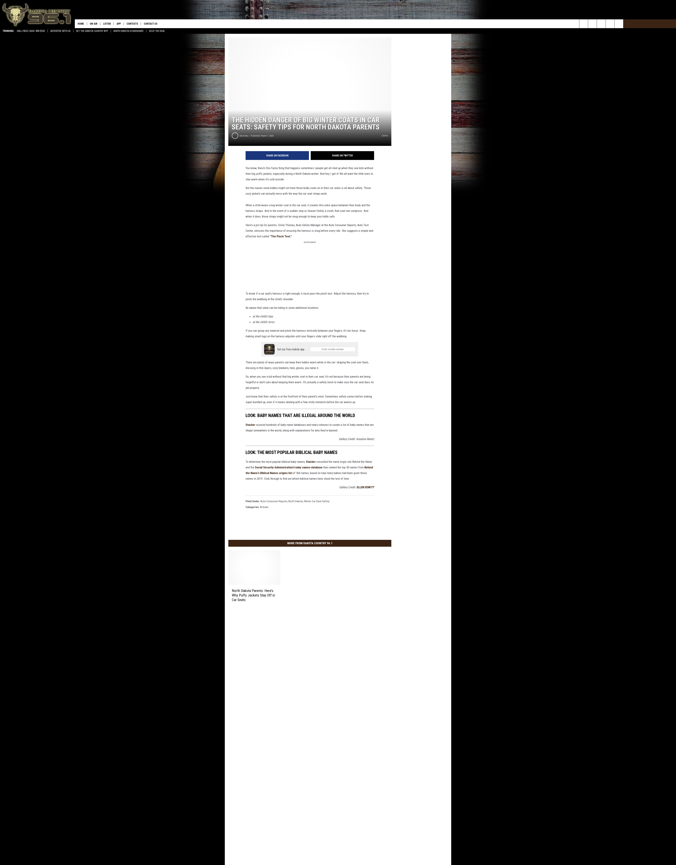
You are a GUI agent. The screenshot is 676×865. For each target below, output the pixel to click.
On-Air (93, 23)
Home (81, 23)
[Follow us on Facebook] (601, 23)
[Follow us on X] (619, 23)
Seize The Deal (157, 31)
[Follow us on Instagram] (610, 23)
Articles (264, 507)
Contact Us (150, 23)
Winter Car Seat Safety (317, 501)
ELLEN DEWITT (365, 487)
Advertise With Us (60, 31)
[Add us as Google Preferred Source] (592, 23)
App (119, 23)
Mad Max (244, 135)
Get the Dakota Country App (92, 31)
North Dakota (295, 501)
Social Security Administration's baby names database (288, 467)
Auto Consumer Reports (273, 501)
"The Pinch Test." (281, 236)
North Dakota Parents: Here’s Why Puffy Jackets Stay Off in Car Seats (253, 595)
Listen (107, 23)
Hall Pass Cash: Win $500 (31, 31)
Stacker (250, 425)
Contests (132, 23)
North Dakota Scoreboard (128, 31)
